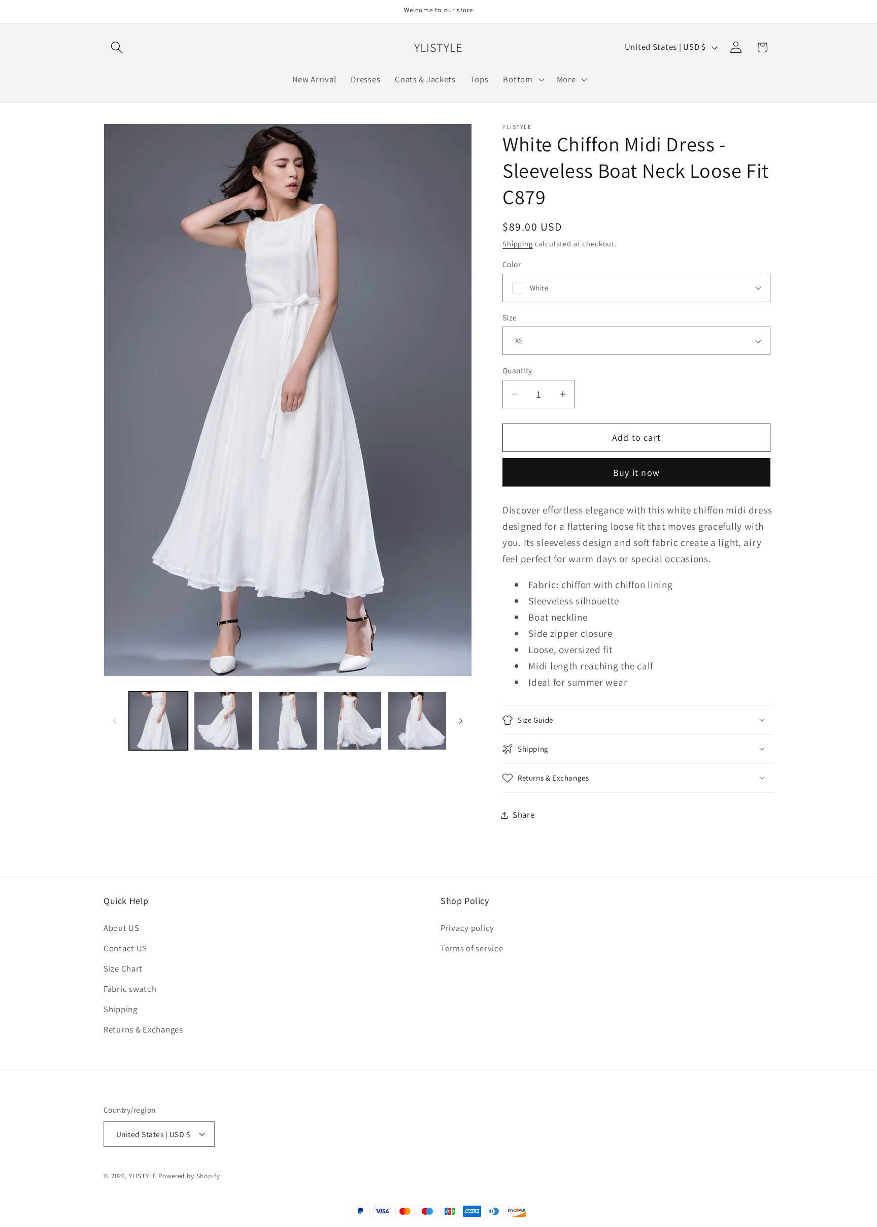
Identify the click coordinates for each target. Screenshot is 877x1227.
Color (511, 264)
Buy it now (636, 472)
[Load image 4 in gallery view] (352, 721)
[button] (117, 47)
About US (122, 927)
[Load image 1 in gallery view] (158, 721)
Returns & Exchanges (143, 1029)
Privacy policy (467, 927)
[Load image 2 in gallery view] (223, 721)
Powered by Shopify (189, 1176)
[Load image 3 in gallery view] (287, 721)
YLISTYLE (143, 1176)
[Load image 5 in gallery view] (417, 721)
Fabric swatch (130, 988)
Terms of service (472, 948)
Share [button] (524, 814)
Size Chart (123, 968)
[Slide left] (115, 721)
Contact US (125, 948)
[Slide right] (461, 721)
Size (509, 317)
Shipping (517, 243)
